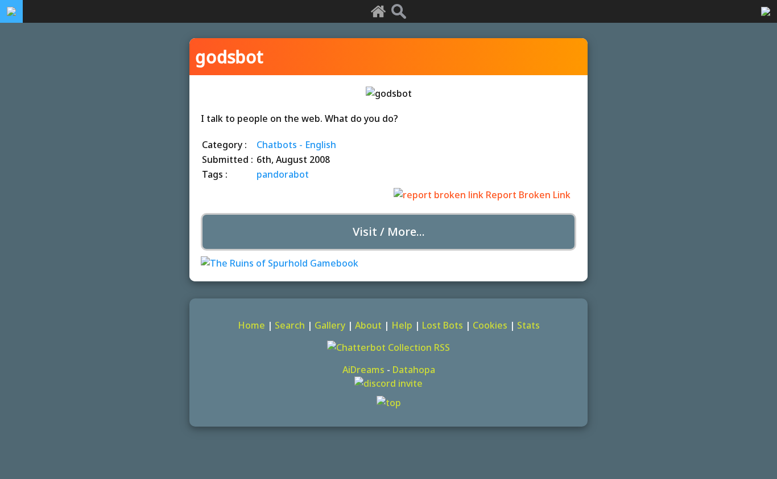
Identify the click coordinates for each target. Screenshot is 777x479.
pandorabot (283, 174)
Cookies (490, 325)
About (368, 325)
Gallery (330, 325)
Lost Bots (442, 325)
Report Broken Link (527, 195)
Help (401, 325)
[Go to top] (388, 403)
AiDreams (363, 369)
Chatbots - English (296, 144)
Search (290, 325)
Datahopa (413, 369)
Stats (528, 325)
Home (251, 325)
